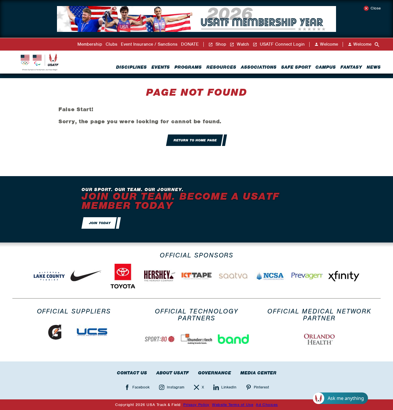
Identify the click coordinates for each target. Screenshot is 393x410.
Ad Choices (267, 404)
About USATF (172, 373)
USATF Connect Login (281, 44)
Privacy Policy (196, 404)
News (374, 67)
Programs (188, 67)
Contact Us (132, 373)
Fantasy (351, 67)
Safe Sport (296, 67)
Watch (242, 44)
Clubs (111, 44)
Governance (214, 373)
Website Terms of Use (232, 404)
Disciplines (131, 67)
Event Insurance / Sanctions (149, 44)
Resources (221, 67)
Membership (89, 44)
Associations (258, 67)
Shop (220, 44)
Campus (325, 67)
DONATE (190, 44)
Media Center (258, 373)
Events (160, 67)
